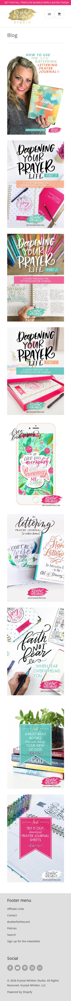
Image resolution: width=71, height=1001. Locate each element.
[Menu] (49, 14)
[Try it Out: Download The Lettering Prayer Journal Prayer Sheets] (35, 838)
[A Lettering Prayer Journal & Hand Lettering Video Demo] (35, 558)
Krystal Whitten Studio (31, 980)
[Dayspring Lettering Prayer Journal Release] (35, 91)
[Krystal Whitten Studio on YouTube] (17, 968)
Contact (12, 915)
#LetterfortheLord (18, 922)
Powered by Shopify (19, 992)
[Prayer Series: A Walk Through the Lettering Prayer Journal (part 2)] (35, 278)
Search (11, 935)
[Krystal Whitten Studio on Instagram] (32, 968)
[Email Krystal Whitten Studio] (40, 968)
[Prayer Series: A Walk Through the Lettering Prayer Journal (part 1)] (35, 371)
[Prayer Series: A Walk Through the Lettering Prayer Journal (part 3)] (35, 184)
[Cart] (59, 14)
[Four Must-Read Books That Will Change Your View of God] (35, 745)
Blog (12, 35)
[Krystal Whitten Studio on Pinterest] (25, 968)
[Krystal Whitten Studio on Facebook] (10, 968)
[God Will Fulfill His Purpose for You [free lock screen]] (35, 464)
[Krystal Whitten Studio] (22, 17)
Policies (12, 928)
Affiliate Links (15, 909)
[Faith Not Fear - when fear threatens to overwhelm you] (35, 651)
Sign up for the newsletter (23, 941)
